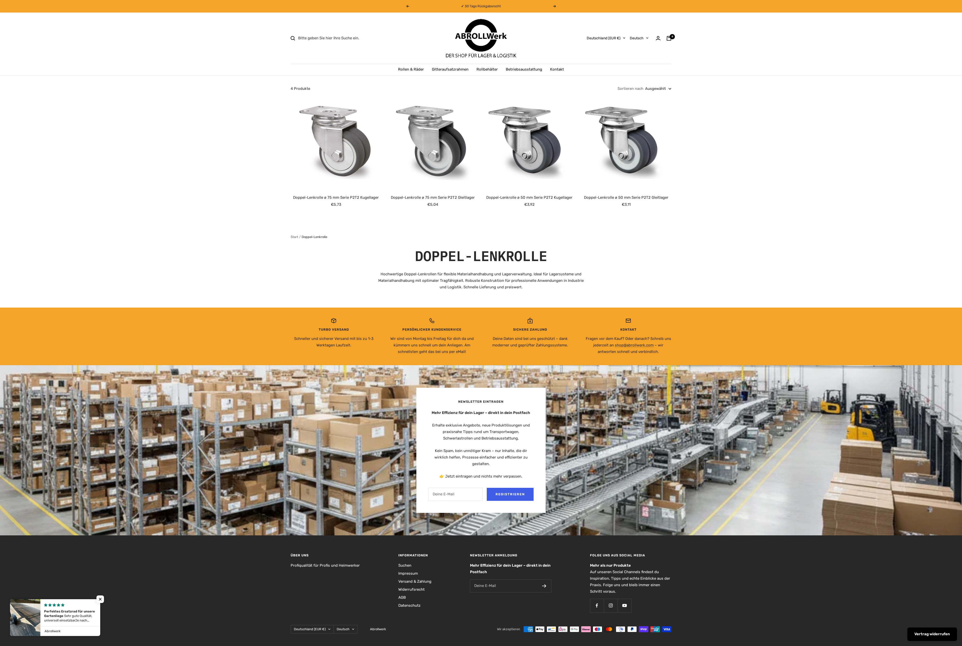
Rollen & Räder (411, 69)
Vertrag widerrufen (932, 634)
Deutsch (637, 38)
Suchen (404, 565)
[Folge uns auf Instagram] (611, 605)
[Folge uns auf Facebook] (597, 605)
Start (294, 237)
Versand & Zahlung (414, 581)
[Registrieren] (544, 586)
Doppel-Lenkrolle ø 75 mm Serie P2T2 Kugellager (336, 197)
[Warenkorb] (668, 38)
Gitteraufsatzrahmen (450, 69)
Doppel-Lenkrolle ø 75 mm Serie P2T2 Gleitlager (433, 197)
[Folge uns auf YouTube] (624, 605)
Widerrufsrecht (411, 589)
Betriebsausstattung (524, 69)
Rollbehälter (487, 69)
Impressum (408, 573)
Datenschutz (409, 605)
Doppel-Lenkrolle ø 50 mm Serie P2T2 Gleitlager (626, 197)
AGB (402, 597)
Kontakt (557, 69)
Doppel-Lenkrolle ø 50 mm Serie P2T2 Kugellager (529, 197)
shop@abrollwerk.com (634, 345)
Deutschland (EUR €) (604, 38)
